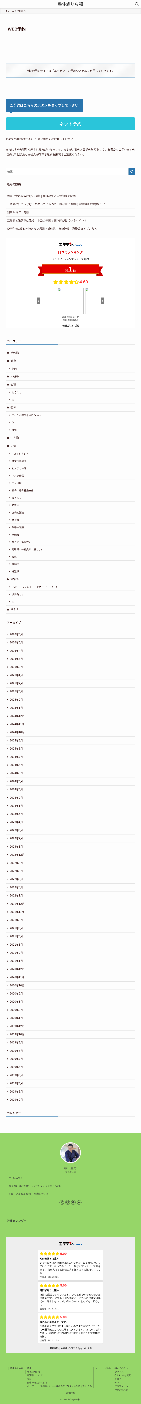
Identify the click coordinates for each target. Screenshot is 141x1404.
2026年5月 (16, 642)
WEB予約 (70, 1393)
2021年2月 (16, 952)
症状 (13, 445)
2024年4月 (16, 781)
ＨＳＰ (14, 609)
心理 (13, 384)
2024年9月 (16, 740)
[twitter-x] (61, 1202)
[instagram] (67, 1202)
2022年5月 (16, 879)
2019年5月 (16, 1075)
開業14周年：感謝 (18, 212)
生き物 (14, 437)
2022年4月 (16, 887)
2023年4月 (16, 822)
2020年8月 (16, 1001)
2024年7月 (16, 756)
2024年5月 (16, 773)
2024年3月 (16, 789)
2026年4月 (16, 650)
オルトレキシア (20, 453)
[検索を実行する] (131, 171)
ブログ (118, 1379)
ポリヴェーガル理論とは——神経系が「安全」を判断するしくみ (59, 1386)
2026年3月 (16, 658)
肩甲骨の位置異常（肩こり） (27, 549)
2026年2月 (16, 666)
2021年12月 (17, 903)
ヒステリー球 (19, 468)
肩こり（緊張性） (21, 542)
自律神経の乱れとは (37, 1382)
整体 (13, 407)
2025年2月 (16, 699)
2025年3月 (16, 691)
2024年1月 (16, 805)
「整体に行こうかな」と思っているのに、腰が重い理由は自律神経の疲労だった (56, 204)
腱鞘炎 (15, 564)
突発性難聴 (18, 512)
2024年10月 (17, 732)
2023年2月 (16, 838)
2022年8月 (16, 871)
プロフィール (121, 1386)
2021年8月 (16, 928)
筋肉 (14, 368)
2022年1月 (16, 895)
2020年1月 (16, 1018)
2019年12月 (17, 1026)
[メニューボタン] (4, 4)
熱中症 (15, 505)
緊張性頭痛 (18, 527)
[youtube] (79, 1202)
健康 (13, 360)
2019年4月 (16, 1083)
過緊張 (15, 571)
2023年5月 (16, 813)
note (117, 1382)
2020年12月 (17, 969)
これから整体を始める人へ (26, 415)
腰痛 (14, 556)
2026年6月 (16, 634)
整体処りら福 (70, 4)
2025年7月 (16, 683)
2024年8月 (16, 748)
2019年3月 (16, 1091)
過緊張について (35, 1375)
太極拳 (14, 376)
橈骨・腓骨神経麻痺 (23, 490)
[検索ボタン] (137, 4)
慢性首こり (18, 594)
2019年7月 (16, 1058)
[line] (73, 1202)
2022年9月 (16, 863)
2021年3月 (16, 944)
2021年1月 (16, 960)
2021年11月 (17, 911)
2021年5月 (16, 936)
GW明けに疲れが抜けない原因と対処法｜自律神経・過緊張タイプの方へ (52, 228)
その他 (14, 352)
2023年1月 (16, 846)
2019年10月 (17, 1034)
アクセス (119, 1372)
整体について (34, 1372)
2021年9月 (16, 920)
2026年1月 (16, 675)
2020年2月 (16, 1009)
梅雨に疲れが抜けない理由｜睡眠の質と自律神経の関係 (41, 195)
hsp (29, 1379)
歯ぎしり (16, 497)
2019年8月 (16, 1050)
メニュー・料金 (103, 1368)
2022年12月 (17, 854)
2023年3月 (16, 830)
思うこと (16, 392)
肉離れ (15, 534)
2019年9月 (16, 1042)
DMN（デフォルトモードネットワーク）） (35, 587)
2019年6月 (16, 1066)
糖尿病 (15, 520)
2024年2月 (16, 797)
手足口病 (16, 483)
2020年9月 (16, 993)
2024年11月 (17, 724)
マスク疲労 (18, 475)
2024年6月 (16, 765)
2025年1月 (16, 707)
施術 (14, 430)
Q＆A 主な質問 (123, 1375)
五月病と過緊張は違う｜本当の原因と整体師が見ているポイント (47, 220)
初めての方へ (121, 1368)
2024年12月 (17, 716)
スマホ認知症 (19, 461)
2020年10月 (17, 985)
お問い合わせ (121, 1389)
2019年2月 (16, 1099)
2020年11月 (17, 977)
